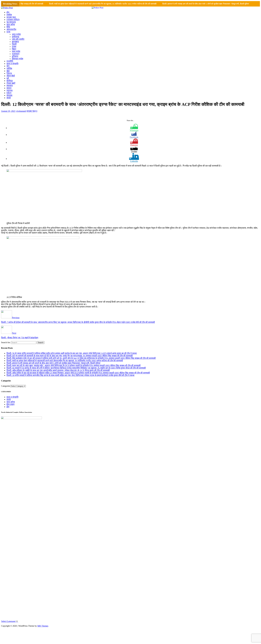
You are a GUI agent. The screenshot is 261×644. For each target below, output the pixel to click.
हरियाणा (15, 56)
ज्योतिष (9, 68)
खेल (8, 71)
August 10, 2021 (8, 111)
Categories (5, 386)
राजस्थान (15, 54)
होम (8, 12)
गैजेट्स (9, 73)
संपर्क (9, 98)
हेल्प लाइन (10, 404)
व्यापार (9, 88)
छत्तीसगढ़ (15, 37)
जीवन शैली (11, 76)
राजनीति (10, 61)
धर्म (8, 78)
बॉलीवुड (10, 81)
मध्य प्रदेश (16, 51)
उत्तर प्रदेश (16, 34)
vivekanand (21, 111)
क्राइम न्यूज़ (11, 17)
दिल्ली (14, 44)
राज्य (8, 32)
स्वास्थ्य (10, 90)
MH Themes (42, 626)
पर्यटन (9, 93)
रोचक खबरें (11, 83)
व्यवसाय (10, 85)
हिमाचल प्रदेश (17, 59)
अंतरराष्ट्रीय (11, 29)
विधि (8, 27)
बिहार (14, 49)
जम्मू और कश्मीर (18, 39)
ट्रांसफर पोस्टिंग (13, 19)
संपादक (9, 95)
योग (8, 66)
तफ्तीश (9, 15)
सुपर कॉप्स (11, 24)
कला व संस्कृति (12, 63)
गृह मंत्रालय (11, 22)
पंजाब (14, 46)
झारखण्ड (15, 41)
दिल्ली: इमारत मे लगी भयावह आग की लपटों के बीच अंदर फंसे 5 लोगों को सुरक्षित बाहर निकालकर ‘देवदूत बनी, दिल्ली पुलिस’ (195, 4)
